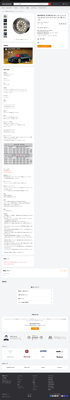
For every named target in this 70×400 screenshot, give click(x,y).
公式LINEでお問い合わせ (6, 381)
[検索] (49, 4)
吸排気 (34, 382)
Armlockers (59, 367)
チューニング (8, 7)
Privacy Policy (50, 381)
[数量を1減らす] (41, 42)
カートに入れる (44, 46)
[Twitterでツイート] (63, 24)
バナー (34, 384)
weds (38, 22)
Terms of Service (51, 384)
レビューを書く (63, 270)
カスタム (15, 7)
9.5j (12, 262)
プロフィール (4, 379)
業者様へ (49, 389)
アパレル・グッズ (42, 7)
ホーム (3, 7)
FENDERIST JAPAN (10, 367)
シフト (34, 387)
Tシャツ (34, 379)
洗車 (27, 7)
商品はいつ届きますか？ (23, 291)
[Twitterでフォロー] (28, 396)
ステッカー (35, 389)
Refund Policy (50, 386)
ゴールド (25, 262)
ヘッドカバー (35, 386)
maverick (14, 262)
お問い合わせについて (23, 294)
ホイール (22, 7)
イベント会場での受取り (23, 302)
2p (10, 262)
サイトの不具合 (51, 387)
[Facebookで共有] (60, 24)
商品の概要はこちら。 (8, 170)
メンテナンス (33, 7)
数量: (38, 42)
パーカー (34, 377)
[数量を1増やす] (46, 42)
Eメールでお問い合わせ (6, 382)
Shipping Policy (51, 382)
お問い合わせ (50, 377)
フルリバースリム (7, 263)
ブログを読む (35, 328)
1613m (5, 262)
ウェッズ (18, 262)
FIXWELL (43, 367)
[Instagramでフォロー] (30, 396)
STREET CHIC (27, 367)
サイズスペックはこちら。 (8, 172)
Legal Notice (50, 379)
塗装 (33, 381)
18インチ (8, 262)
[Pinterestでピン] (61, 24)
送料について (21, 298)
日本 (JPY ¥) (5, 394)
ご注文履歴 (4, 377)
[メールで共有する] (65, 24)
